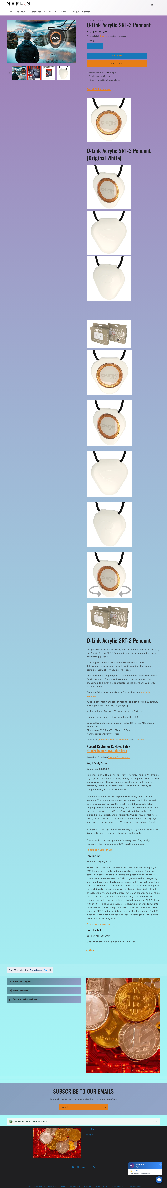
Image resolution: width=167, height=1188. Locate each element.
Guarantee (103, 739)
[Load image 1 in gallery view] (19, 73)
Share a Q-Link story (119, 757)
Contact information (133, 1186)
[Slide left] (9, 73)
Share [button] (91, 950)
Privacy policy (88, 1186)
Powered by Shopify (59, 1186)
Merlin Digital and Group (41, 1186)
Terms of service (102, 1186)
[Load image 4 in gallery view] (63, 73)
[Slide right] (73, 73)
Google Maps (90, 1134)
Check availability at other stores (104, 80)
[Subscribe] (105, 1107)
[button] (21, 12)
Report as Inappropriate (99, 849)
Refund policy (74, 1186)
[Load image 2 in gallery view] (33, 73)
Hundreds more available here (107, 750)
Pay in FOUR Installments (99, 89)
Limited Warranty (119, 739)
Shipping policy (117, 1186)
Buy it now (116, 63)
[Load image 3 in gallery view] (48, 73)
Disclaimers (140, 739)
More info (155, 1121)
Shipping (103, 36)
